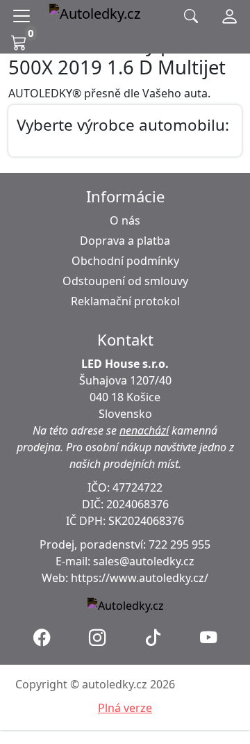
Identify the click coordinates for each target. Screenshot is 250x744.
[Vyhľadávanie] (191, 16)
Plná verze (125, 707)
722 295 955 (179, 544)
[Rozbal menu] (24, 16)
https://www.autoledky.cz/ (139, 577)
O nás (125, 220)
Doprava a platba (125, 240)
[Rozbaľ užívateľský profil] (229, 16)
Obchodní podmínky (125, 260)
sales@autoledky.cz (143, 561)
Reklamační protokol (125, 301)
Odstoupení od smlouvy (125, 281)
